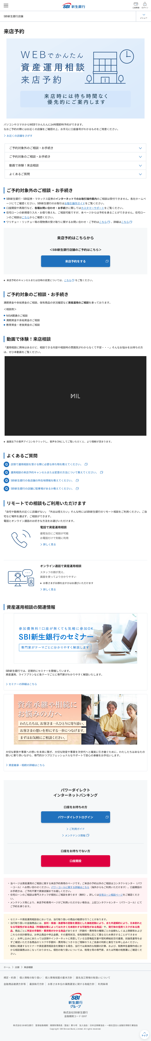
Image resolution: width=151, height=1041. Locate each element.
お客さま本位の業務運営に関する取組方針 (71, 984)
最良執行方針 (36, 984)
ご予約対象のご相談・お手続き (29, 156)
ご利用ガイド (77, 828)
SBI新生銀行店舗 (13, 16)
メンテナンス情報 (75, 835)
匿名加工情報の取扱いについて (93, 977)
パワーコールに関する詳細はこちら (70, 887)
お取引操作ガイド (74, 203)
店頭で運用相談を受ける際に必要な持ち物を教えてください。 (47, 464)
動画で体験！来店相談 (24, 165)
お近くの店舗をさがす (19, 135)
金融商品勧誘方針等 (15, 984)
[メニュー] (6, 5)
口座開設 (136, 8)
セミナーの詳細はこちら (23, 684)
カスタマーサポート (92, 208)
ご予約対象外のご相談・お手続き (31, 148)
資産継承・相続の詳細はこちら (27, 765)
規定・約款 (10, 977)
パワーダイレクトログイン (75, 817)
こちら (25, 217)
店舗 (17, 967)
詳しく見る (49, 544)
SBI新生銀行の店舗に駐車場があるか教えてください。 (42, 488)
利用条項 (103, 984)
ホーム (7, 967)
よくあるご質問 (19, 174)
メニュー (143, 18)
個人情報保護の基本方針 (58, 977)
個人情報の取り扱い (31, 977)
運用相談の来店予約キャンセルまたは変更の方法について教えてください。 (54, 472)
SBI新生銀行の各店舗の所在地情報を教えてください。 (42, 480)
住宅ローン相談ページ (111, 894)
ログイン (145, 8)
